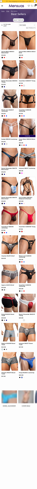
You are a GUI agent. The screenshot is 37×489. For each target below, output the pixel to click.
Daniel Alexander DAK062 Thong (9, 81)
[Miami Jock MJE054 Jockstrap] (27, 244)
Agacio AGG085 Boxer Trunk (8, 344)
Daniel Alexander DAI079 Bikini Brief (9, 169)
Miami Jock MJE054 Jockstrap (25, 256)
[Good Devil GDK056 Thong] (27, 215)
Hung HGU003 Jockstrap (26, 372)
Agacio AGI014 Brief (7, 285)
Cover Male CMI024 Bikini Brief (27, 140)
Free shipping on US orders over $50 (20, 1)
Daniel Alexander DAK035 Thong (27, 315)
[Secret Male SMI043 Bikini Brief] (9, 40)
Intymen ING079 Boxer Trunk (8, 373)
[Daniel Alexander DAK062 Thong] (9, 69)
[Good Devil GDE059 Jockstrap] (9, 215)
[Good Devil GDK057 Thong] (27, 69)
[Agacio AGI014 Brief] (9, 274)
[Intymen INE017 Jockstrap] (27, 157)
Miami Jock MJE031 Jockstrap (7, 110)
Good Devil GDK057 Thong (27, 80)
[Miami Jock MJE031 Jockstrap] (9, 98)
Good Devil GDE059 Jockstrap (7, 227)
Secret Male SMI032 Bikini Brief (27, 52)
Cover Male (26, 406)
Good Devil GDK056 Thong (27, 226)
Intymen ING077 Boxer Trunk (26, 344)
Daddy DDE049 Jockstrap (9, 139)
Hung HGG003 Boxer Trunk (7, 315)
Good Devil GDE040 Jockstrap (25, 110)
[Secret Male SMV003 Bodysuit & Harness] (27, 186)
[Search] (31, 6)
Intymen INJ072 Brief (8, 256)
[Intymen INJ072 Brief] (9, 244)
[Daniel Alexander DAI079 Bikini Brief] (9, 157)
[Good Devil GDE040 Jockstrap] (27, 98)
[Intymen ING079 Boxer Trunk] (9, 361)
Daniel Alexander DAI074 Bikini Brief (9, 198)
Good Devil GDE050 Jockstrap (25, 285)
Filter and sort (7, 25)
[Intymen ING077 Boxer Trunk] (27, 332)
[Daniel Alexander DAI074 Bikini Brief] (9, 186)
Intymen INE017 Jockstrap (27, 168)
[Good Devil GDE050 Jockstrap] (27, 274)
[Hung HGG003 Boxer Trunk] (9, 303)
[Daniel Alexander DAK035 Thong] (27, 303)
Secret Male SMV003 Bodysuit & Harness (25, 198)
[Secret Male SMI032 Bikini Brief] (27, 40)
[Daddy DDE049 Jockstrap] (9, 128)
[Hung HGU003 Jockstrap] (27, 361)
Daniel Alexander (9, 406)
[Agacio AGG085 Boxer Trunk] (9, 332)
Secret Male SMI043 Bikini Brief (7, 52)
